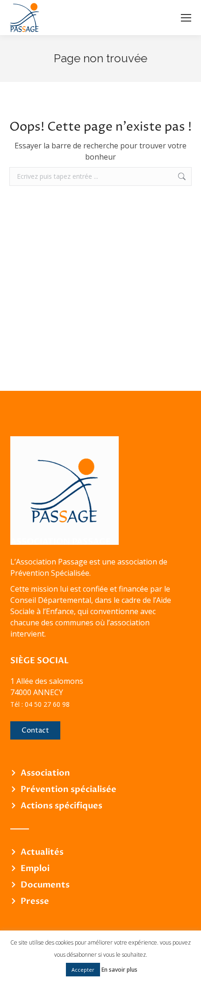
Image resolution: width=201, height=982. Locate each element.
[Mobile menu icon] (186, 17)
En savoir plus (119, 970)
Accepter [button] (83, 969)
